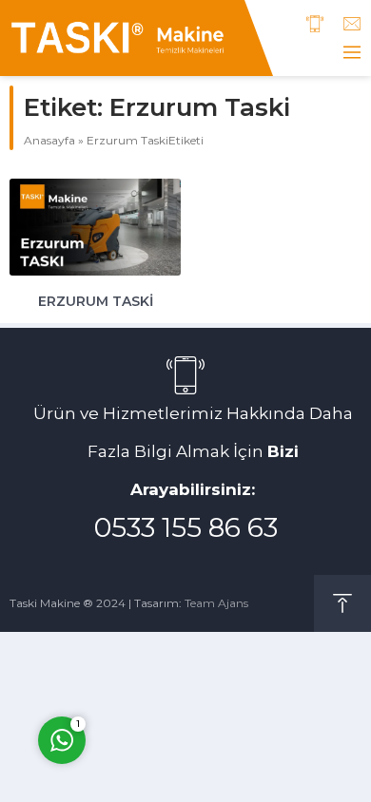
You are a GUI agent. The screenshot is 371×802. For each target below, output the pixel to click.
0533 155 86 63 (186, 527)
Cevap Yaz (180, 659)
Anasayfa (49, 140)
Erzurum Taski (95, 301)
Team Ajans (216, 603)
